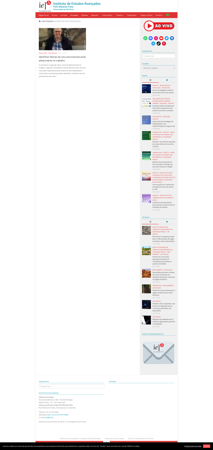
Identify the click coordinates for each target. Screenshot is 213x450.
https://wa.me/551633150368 (57, 415)
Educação (163, 103)
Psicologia (43, 53)
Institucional (107, 15)
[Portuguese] (168, 15)
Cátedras (84, 15)
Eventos (155, 85)
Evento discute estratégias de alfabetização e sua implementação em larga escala (163, 124)
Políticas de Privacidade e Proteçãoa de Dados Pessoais (80, 438)
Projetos (119, 15)
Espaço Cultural (146, 15)
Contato (159, 15)
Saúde (154, 200)
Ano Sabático (157, 117)
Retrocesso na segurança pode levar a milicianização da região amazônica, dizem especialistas (163, 239)
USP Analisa (52, 53)
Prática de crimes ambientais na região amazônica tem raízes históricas (163, 292)
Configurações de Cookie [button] (192, 446)
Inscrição (63, 15)
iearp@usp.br (49, 417)
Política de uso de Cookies (114, 438)
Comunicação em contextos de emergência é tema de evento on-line (163, 187)
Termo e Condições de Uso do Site (140, 438)
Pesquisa (94, 15)
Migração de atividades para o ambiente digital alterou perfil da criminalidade (163, 321)
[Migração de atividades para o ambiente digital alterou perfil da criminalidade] (146, 320)
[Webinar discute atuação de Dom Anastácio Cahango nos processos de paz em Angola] (146, 155)
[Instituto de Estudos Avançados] (45, 6)
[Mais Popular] (167, 80)
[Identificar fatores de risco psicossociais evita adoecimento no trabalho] (62, 39)
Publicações (131, 15)
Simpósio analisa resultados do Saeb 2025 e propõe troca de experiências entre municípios (163, 108)
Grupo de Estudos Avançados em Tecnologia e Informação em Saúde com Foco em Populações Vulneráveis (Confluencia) (163, 177)
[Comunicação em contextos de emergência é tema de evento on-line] (146, 176)
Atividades (74, 15)
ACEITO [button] (206, 446)
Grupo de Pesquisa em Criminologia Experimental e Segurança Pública (162, 229)
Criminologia (157, 132)
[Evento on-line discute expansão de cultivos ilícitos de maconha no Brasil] (146, 135)
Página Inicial (44, 15)
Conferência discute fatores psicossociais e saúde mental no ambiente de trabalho (163, 205)
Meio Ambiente (157, 270)
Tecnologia (166, 88)
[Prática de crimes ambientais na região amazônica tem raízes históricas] (146, 288)
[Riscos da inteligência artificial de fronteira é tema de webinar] (146, 88)
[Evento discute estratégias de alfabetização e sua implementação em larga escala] (146, 120)
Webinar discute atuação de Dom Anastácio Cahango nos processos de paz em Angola (162, 164)
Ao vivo (54, 15)
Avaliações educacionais (161, 99)
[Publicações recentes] (150, 80)
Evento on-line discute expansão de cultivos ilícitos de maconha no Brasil (163, 144)
